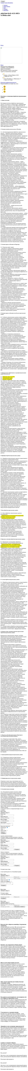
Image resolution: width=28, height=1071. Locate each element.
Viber (2, 829)
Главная (5, 5)
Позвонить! (4, 827)
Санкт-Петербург (8, 2)
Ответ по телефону (5, 881)
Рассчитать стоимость (20, 906)
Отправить (3, 833)
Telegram (3, 832)
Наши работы (6, 6)
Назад (2, 45)
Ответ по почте (4, 880)
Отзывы (5, 9)
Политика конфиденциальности (8, 82)
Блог (4, 7)
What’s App (3, 830)
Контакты (5, 10)
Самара (2, 1)
